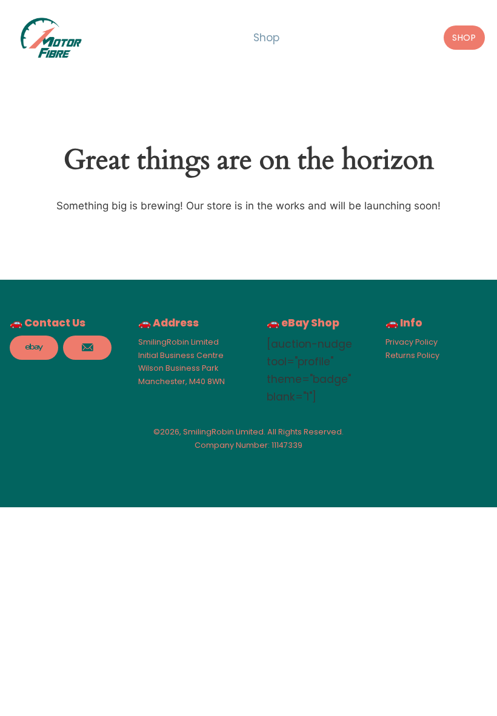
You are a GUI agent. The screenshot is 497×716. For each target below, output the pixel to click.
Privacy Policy (411, 342)
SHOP (464, 38)
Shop (266, 37)
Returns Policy (412, 355)
